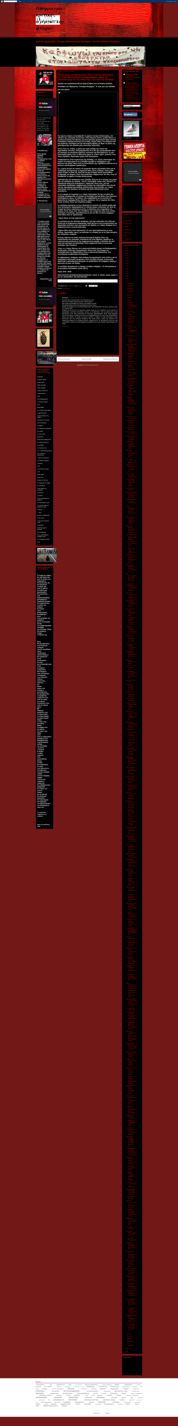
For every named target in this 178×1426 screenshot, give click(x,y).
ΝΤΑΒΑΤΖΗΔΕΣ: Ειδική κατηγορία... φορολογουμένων (131, 1318)
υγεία (37, 1406)
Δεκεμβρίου (130, 283)
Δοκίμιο (138, 1384)
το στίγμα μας (127, 239)
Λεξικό (83, 1386)
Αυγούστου (130, 295)
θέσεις (125, 235)
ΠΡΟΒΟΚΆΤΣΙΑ (103, 1386)
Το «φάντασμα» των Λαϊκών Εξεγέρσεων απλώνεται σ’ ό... (131, 1327)
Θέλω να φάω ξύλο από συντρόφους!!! (131, 475)
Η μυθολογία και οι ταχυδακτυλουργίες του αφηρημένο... (131, 732)
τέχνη (137, 1404)
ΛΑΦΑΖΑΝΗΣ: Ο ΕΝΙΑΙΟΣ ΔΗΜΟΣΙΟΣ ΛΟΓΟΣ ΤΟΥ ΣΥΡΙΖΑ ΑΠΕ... (132, 348)
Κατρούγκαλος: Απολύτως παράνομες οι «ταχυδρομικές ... (131, 839)
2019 (127, 266)
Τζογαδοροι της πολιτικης (131, 1227)
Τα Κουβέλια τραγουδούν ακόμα (131, 1167)
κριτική (123, 1397)
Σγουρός (134, 1386)
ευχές (86, 1395)
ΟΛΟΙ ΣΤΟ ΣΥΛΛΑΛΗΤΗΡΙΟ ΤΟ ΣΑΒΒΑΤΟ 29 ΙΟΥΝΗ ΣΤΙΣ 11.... (132, 715)
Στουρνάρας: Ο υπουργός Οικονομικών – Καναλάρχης (131, 1286)
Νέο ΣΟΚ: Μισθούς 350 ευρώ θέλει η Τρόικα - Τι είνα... (131, 453)
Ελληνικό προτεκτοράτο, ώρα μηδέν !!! (131, 1233)
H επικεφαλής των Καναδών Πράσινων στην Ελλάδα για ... (131, 674)
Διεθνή (117, 1384)
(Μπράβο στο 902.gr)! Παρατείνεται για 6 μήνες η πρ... (131, 654)
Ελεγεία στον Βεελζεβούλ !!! (131, 1239)
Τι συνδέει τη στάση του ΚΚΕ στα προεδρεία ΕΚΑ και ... (130, 320)
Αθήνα (70, 1384)
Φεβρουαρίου (131, 1341)
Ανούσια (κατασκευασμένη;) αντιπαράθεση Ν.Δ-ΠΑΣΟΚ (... (131, 329)
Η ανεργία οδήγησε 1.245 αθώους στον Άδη (131, 646)
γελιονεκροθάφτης (83, 1393)
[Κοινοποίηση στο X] (93, 286)
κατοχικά (100, 1397)
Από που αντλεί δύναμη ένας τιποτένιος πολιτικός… (131, 1054)
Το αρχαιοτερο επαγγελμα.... (131, 1008)
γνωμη (104, 1393)
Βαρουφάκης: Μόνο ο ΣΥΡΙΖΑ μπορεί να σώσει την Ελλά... (131, 1089)
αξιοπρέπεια (107, 1391)
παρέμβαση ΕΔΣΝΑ (131, 74)
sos (51, 1384)
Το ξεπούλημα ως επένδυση (131, 432)
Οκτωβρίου (130, 288)
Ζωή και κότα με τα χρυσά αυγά (131, 667)
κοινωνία (114, 1397)
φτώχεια (64, 1406)
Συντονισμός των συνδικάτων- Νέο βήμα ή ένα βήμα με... (131, 1254)
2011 (127, 1351)
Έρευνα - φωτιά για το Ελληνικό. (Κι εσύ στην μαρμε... (131, 951)
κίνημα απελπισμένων (133, 1395)
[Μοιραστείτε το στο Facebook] (95, 286)
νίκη (49, 1400)
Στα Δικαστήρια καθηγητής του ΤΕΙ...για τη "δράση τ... (131, 1310)
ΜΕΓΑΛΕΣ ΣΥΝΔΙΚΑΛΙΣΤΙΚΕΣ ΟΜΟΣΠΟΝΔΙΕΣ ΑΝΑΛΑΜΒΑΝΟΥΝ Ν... (131, 1036)
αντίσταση (40, 1391)
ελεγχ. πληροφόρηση (136, 1393)
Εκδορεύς (38, 1386)
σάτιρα (46, 1404)
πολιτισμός (116, 1402)
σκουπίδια (87, 1404)
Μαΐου (129, 1333)
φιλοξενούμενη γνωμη (50, 1406)
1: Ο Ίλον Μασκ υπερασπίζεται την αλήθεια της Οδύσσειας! (132, 77)
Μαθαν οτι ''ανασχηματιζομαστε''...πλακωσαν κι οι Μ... (132, 1221)
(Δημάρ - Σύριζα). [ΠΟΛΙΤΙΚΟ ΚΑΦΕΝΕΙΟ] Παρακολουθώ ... (132, 401)
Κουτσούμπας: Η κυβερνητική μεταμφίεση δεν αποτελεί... (132, 1278)
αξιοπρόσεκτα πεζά (120, 1391)
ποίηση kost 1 (127, 232)
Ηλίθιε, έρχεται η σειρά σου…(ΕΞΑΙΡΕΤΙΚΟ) (131, 502)
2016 (127, 273)
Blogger (107, 1413)
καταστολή (88, 1397)
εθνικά (124, 1393)
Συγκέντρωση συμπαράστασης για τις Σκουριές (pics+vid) (132, 751)
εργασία (68, 1395)
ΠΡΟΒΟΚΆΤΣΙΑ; (114, 1386)
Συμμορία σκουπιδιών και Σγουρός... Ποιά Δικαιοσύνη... (131, 813)
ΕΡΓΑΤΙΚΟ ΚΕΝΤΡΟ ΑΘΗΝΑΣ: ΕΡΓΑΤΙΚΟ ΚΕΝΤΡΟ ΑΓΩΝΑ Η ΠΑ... (130, 1141)
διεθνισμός (113, 1393)
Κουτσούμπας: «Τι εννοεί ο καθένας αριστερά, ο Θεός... (131, 1263)
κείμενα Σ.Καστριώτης (129, 214)
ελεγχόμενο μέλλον (45, 1395)
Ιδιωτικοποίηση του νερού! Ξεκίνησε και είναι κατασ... (131, 1192)
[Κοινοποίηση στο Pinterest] (97, 286)
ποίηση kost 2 (127, 229)
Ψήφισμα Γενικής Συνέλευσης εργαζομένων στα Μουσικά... (131, 1175)
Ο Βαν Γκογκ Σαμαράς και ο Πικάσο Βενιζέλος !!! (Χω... (131, 1062)
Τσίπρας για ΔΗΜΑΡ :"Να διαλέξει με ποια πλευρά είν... (131, 568)
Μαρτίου (129, 1338)
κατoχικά (58, 1397)
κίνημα (119, 1395)
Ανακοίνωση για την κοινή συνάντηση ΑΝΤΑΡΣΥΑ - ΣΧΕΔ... (131, 520)
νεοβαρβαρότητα (58, 1400)
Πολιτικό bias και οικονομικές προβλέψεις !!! (131, 437)
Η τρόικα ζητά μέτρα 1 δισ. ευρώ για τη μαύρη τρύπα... (131, 482)
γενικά (95, 1393)
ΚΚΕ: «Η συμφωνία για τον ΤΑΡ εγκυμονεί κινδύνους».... (131, 795)
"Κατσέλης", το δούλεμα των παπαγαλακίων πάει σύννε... (132, 914)
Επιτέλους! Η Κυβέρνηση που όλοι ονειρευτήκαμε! (131, 969)
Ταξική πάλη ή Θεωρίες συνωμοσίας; (131, 1116)
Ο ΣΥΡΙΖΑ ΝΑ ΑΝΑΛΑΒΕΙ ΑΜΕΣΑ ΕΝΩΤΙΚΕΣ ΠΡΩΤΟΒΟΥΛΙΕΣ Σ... (131, 1025)
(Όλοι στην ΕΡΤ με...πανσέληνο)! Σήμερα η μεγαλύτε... (131, 1271)
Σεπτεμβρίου (131, 291)
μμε (132, 1397)
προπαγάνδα (127, 1402)
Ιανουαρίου (130, 1345)
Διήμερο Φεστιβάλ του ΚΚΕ (131, 661)
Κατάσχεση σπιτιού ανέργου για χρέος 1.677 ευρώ (131, 881)
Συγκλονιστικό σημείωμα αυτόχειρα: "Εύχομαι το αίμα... (131, 779)
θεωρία (99, 1395)
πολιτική (101, 1402)
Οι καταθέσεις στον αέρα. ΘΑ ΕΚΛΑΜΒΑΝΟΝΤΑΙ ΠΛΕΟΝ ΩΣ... (132, 931)
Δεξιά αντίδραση (107, 1384)
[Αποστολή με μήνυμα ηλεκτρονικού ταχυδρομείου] (90, 286)
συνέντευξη (98, 1404)
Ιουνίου (129, 300)
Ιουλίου (129, 297)
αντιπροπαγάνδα (92, 1391)
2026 (127, 248)
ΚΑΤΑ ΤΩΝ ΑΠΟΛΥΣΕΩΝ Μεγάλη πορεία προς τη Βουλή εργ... (131, 558)
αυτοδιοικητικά (67, 1393)
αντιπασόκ (55, 1391)
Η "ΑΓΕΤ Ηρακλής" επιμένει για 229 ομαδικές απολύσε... (131, 1080)
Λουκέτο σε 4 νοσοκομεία (131, 937)
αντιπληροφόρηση (71, 1391)
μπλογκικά (42, 1400)
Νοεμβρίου (130, 286)
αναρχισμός (114, 1389)
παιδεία (122, 1400)
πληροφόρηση (79, 1402)
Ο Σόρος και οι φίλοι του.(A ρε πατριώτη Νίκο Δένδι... (132, 943)
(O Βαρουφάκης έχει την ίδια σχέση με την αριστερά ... (131, 381)
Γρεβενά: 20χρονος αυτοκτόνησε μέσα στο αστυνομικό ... (131, 1109)
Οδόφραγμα (90, 1386)
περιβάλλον (67, 1402)
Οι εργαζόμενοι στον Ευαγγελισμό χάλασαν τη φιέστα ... (131, 612)
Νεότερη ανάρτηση (64, 359)
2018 (127, 268)
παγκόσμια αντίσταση (91, 1400)
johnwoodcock (97, 1413)
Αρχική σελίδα (86, 359)
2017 (127, 271)
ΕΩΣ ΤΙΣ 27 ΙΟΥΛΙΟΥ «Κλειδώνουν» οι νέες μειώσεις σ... (131, 873)
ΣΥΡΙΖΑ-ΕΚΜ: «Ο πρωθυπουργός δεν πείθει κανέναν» (131, 372)
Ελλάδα (59, 1386)
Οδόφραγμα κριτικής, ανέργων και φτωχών (50, 18)
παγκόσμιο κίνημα (109, 1400)
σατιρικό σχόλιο (65, 1404)
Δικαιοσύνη (128, 1384)
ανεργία (125, 1389)
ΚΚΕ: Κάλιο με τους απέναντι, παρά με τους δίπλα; (131, 339)
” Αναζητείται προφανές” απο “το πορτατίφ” (130, 423)
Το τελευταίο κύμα (131, 83)
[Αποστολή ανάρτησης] (86, 286)
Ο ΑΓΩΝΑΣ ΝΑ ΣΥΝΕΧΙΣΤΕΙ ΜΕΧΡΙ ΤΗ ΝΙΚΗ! (131, 1123)
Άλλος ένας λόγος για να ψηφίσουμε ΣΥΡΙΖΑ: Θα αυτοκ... (131, 445)
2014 (127, 278)
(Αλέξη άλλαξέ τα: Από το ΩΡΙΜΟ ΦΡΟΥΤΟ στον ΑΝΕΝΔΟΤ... (131, 357)
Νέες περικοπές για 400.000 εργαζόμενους (131, 855)
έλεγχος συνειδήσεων (58, 1389)
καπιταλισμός (66, 288)
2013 (127, 281)
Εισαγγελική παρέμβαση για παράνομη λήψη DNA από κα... (131, 603)
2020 (127, 263)
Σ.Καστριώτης (126, 1386)
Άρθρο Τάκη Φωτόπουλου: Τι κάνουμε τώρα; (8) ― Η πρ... (132, 468)
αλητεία (71, 1389)
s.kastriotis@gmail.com (43, 95)
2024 (127, 253)
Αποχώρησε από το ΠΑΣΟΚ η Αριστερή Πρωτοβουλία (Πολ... (132, 906)
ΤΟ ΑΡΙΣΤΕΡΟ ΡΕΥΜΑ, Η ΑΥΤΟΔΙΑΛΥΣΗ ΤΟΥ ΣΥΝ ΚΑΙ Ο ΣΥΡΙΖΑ (131, 1152)
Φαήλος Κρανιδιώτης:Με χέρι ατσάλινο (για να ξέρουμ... (131, 1160)
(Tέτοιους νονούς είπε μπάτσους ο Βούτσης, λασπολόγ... (131, 804)
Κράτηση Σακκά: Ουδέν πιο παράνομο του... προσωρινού (131, 830)
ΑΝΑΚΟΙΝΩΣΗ (61, 1384)
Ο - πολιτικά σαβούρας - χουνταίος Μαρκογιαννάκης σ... (131, 897)
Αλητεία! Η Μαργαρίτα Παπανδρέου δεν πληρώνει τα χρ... (131, 1245)
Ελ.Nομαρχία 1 (127, 220)
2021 (127, 260)
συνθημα (120, 1404)
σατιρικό (53, 1404)
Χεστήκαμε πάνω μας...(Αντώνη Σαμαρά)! (131, 687)
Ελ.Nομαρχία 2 (127, 223)
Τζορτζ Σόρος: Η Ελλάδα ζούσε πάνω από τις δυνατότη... (131, 787)
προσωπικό (137, 1402)
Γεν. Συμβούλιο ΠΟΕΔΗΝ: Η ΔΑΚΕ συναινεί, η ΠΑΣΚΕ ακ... (131, 621)
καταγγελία (73, 1397)
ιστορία (109, 1395)
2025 (127, 250)
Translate (137, 107)
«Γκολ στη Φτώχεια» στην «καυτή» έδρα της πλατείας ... (131, 821)
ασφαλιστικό (54, 1393)
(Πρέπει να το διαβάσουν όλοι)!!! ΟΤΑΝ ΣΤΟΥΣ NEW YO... (131, 1046)
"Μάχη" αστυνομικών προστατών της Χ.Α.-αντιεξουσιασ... (131, 510)
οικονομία (73, 1400)
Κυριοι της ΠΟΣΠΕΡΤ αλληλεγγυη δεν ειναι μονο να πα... (131, 1212)
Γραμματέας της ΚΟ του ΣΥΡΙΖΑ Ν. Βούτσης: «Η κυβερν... (131, 922)
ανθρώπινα (136, 1389)
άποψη (44, 1389)
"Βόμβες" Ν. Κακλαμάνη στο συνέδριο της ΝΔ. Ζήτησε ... (131, 587)
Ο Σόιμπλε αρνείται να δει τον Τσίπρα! (131, 460)
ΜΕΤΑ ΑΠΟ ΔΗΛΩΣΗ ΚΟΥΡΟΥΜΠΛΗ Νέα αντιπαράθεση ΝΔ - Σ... (131, 761)
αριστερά (126, 226)
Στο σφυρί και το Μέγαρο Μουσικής (131, 365)
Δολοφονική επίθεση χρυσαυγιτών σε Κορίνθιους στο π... (131, 305)
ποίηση (91, 1402)
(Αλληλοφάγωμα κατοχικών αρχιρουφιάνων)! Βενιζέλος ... (131, 1293)
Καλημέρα (67, 1386)
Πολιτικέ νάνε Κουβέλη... (130, 1197)
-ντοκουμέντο (40, 1384)
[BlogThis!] (91, 286)
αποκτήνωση (135, 1391)
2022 (127, 258)
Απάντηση (65, 326)
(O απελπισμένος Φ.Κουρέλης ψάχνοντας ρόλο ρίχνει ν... (131, 577)
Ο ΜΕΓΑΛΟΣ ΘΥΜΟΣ (130, 428)
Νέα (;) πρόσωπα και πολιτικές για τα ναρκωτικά (131, 986)
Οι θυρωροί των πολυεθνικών (131, 417)
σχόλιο (127, 1404)
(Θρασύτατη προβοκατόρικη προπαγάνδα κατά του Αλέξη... (131, 1099)
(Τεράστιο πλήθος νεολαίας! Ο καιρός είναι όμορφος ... (131, 529)
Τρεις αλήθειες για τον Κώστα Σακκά (131, 543)
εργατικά (77, 1395)
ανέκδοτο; (103, 1389)
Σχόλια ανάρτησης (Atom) (91, 365)
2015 (127, 276)
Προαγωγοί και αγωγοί (131, 488)
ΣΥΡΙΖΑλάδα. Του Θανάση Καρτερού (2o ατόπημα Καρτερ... (131, 411)
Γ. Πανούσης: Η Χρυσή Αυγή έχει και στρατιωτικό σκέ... (131, 993)
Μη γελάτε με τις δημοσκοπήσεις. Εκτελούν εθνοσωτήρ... (131, 494)
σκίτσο (78, 1404)
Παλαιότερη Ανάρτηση (110, 359)
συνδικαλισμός (109, 1404)
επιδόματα (59, 1395)
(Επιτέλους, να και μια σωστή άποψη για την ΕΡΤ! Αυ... (132, 537)
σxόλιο (38, 1404)
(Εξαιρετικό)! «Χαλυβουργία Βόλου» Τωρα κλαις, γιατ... (131, 724)
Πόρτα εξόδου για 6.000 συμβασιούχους (131, 889)
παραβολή (131, 1400)
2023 (127, 255)
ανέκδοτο (93, 1389)
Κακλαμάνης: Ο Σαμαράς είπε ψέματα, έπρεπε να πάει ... (131, 706)
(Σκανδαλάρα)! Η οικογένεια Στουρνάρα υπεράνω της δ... (132, 1302)
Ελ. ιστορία (126, 217)
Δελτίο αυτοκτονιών (91, 1384)
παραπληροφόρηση (46, 1402)
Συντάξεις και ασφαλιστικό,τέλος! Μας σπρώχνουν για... (131, 848)
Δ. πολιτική (79, 1384)
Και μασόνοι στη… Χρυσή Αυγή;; (131, 312)
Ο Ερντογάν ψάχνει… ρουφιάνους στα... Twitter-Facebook (131, 960)
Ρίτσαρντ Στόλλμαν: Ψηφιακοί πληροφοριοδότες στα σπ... (131, 629)
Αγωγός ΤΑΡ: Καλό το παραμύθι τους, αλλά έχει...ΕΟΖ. (130, 638)
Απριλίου (130, 1336)
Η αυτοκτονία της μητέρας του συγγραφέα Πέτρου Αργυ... (131, 741)
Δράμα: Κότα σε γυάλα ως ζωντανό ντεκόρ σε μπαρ (131, 1071)
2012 (127, 1348)
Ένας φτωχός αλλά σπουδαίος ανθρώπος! (131, 694)
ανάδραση (84, 1389)
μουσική (140, 1397)
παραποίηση (57, 1402)
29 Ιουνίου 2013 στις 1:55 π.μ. (77, 297)
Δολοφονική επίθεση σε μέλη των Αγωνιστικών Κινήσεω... (131, 1131)
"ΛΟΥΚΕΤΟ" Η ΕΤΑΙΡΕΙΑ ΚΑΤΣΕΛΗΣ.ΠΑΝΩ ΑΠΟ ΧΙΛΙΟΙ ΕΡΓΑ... (132, 1015)
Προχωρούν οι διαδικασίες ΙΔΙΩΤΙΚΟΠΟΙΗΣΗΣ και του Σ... (131, 977)
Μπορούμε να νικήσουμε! (131, 699)
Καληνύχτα (76, 1386)
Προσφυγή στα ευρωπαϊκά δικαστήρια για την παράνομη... (131, 770)
